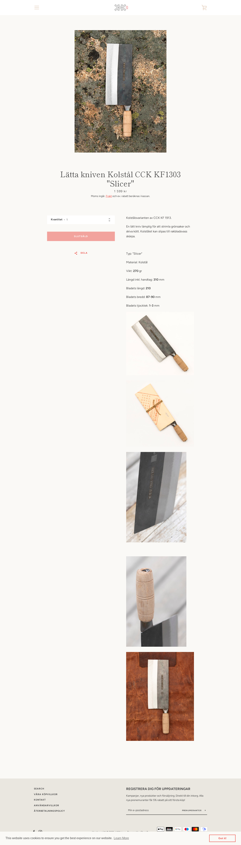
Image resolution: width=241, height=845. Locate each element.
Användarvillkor (46, 805)
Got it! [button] (222, 838)
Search (39, 788)
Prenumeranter (192, 810)
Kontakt (40, 799)
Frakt (109, 196)
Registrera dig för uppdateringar (158, 789)
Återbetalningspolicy (49, 811)
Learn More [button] (121, 838)
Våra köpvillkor (46, 794)
